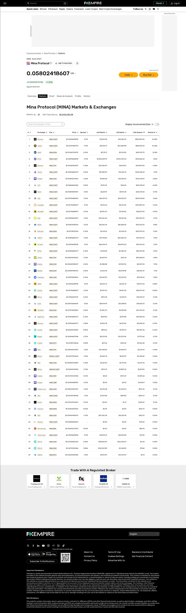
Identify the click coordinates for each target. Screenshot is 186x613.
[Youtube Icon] (43, 545)
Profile (78, 96)
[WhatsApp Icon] (58, 545)
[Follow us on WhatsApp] (149, 8)
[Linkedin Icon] (38, 545)
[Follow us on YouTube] (153, 8)
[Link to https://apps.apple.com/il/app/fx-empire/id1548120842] (34, 554)
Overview (32, 96)
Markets (42, 96)
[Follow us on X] (145, 8)
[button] (4, 3)
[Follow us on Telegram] (157, 8)
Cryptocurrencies (34, 53)
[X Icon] (28, 545)
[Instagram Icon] (48, 545)
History (87, 96)
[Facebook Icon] (33, 545)
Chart (51, 96)
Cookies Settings (116, 556)
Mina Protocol (49, 53)
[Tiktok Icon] (63, 545)
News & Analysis (65, 96)
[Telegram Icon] (53, 545)
